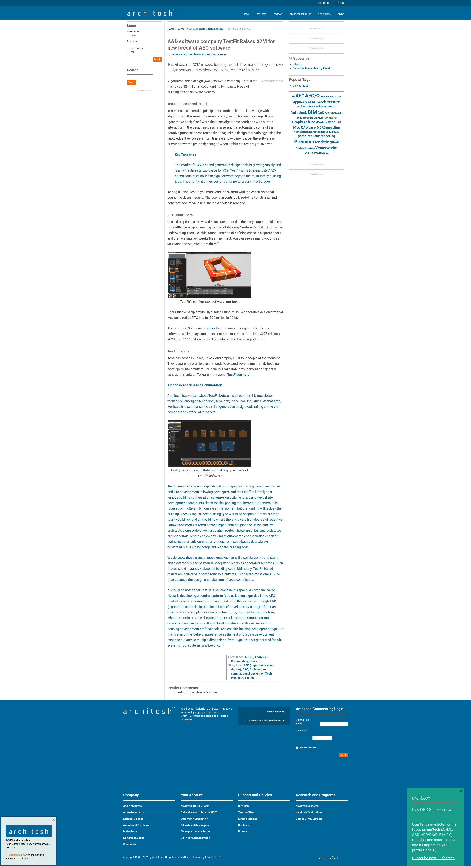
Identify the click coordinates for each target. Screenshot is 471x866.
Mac (325, 122)
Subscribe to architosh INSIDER (199, 812)
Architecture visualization (312, 106)
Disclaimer (244, 825)
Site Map (243, 806)
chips (341, 14)
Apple (297, 102)
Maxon (312, 127)
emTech (266, 673)
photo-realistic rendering (316, 136)
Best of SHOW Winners (309, 818)
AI (321, 96)
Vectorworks (326, 147)
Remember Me (137, 50)
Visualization (314, 153)
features (261, 14)
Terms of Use (246, 812)
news (246, 14)
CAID (327, 113)
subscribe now (17, 854)
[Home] (151, 14)
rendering (323, 142)
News (180, 28)
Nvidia (336, 132)
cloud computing (305, 118)
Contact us (129, 844)
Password (132, 41)
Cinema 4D (336, 113)
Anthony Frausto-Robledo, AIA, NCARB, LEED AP (199, 54)
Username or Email (132, 33)
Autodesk (298, 112)
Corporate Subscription (194, 818)
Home (170, 28)
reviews (278, 14)
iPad (319, 122)
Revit (335, 142)
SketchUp (301, 148)
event (329, 118)
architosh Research (307, 806)
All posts (298, 64)
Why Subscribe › (276, 711)
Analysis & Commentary (209, 28)
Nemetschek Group (321, 131)
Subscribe (325, 3)
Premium (237, 678)
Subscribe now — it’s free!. (433, 858)
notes (211, 328)
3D (293, 96)
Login (340, 3)
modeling (333, 127)
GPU (334, 118)
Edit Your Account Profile (195, 837)
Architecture (257, 669)
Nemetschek (301, 131)
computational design (245, 673)
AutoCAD (332, 106)
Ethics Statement (248, 818)
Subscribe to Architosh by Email (311, 68)
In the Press (130, 831)
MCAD (321, 127)
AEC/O (190, 28)
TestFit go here (238, 374)
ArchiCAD (310, 102)
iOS (313, 122)
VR (327, 153)
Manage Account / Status (195, 831)
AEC (245, 669)
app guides (324, 14)
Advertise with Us (133, 812)
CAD (321, 113)
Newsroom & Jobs (133, 837)
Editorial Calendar (133, 818)
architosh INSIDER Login (195, 806)
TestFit (249, 678)
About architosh (132, 806)
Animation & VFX (332, 96)
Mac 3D (334, 122)
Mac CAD (300, 127)
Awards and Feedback (136, 825)
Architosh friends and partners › (266, 720)
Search (131, 82)
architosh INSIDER (300, 14)
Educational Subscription (195, 825)
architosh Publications (309, 812)
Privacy (242, 831)
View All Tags (300, 85)
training (311, 148)
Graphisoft (301, 122)
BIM (312, 112)
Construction (320, 118)
